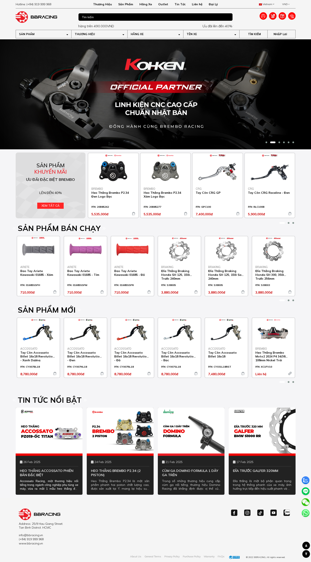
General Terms (152, 556)
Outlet (163, 4)
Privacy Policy (172, 556)
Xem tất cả (50, 205)
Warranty (209, 556)
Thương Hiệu (102, 4)
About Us (135, 556)
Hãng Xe (145, 4)
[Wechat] (306, 502)
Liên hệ (197, 4)
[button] (266, 142)
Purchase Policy (192, 556)
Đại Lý (213, 4)
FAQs (221, 556)
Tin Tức (180, 4)
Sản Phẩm (125, 4)
